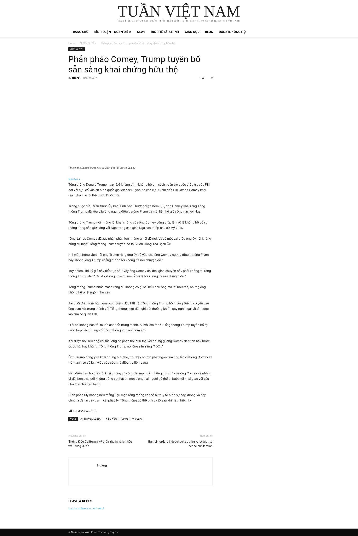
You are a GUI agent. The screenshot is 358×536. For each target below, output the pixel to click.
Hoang (75, 77)
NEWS (124, 419)
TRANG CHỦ (79, 32)
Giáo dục (192, 32)
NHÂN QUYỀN (88, 43)
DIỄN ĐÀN (111, 419)
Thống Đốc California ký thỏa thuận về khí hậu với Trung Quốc (100, 444)
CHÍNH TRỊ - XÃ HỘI (90, 419)
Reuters (74, 179)
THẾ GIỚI (137, 419)
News (141, 32)
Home (71, 43)
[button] (285, 32)
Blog (209, 32)
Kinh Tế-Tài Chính (165, 32)
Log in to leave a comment (86, 508)
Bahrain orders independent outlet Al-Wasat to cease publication (180, 444)
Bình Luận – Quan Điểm (112, 32)
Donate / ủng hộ (232, 32)
